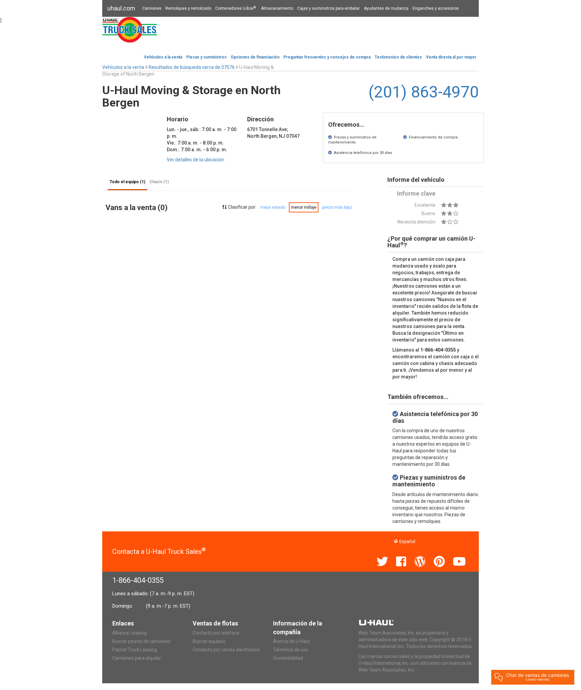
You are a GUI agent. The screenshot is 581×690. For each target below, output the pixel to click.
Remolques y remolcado (188, 8)
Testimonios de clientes (398, 57)
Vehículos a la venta (163, 57)
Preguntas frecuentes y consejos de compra (327, 57)
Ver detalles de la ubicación (195, 159)
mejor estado (272, 207)
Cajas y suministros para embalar (328, 8)
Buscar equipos (209, 641)
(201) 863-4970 (424, 92)
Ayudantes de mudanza (386, 8)
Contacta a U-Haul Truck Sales (159, 551)
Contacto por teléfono (216, 633)
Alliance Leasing (129, 633)
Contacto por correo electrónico (226, 649)
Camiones (151, 8)
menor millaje (303, 207)
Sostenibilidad (288, 658)
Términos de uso (290, 649)
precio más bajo (337, 207)
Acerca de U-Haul (291, 641)
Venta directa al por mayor (451, 57)
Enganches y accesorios (436, 8)
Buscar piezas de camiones (141, 641)
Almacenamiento (277, 8)
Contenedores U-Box (235, 8)
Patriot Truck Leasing (134, 649)
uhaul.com (121, 8)
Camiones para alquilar (136, 658)
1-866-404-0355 (138, 580)
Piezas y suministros (206, 57)
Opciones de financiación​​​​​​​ (255, 57)
